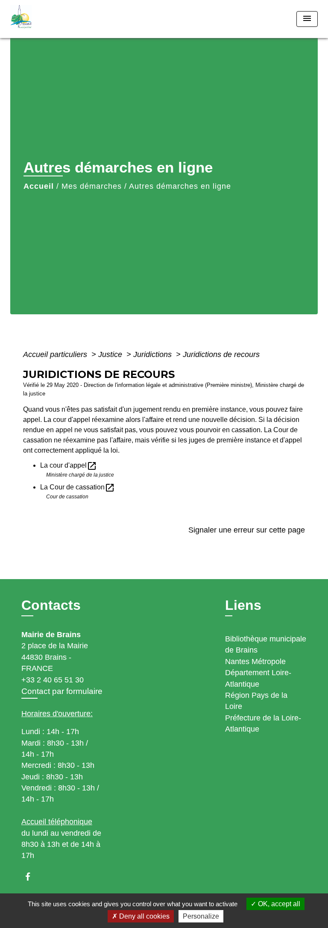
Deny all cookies (143, 916)
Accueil (38, 186)
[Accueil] (42, 19)
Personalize (201, 916)
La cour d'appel (68, 465)
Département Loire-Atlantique (258, 678)
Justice (111, 354)
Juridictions (153, 354)
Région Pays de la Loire (256, 701)
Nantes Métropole (255, 661)
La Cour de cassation (77, 487)
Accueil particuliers (56, 354)
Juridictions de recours (221, 354)
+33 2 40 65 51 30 (52, 680)
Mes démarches (92, 186)
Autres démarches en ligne (180, 186)
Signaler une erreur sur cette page (246, 530)
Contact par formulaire (61, 691)
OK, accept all (278, 904)
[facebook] (31, 876)
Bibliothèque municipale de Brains (265, 644)
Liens (243, 605)
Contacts (51, 605)
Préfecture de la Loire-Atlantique (263, 723)
